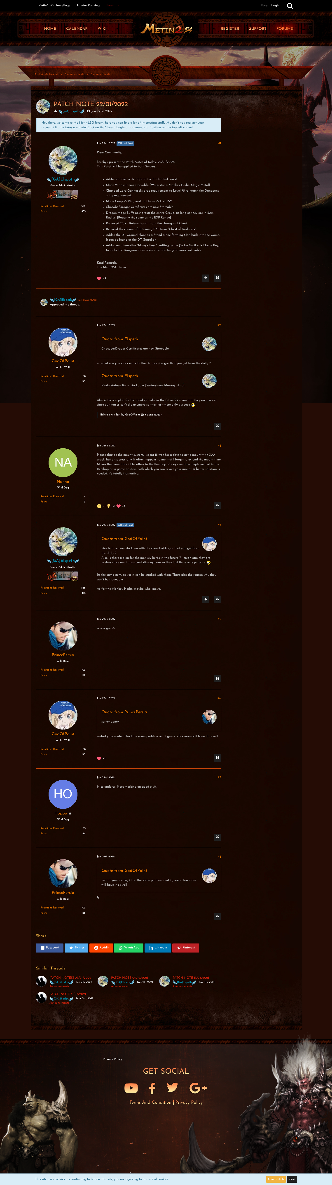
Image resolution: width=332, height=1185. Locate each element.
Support (258, 29)
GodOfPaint (132, 414)
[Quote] (217, 278)
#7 (219, 777)
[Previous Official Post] (205, 599)
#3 (219, 446)
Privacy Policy (189, 1102)
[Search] (290, 5)
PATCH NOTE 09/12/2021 (129, 978)
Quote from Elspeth (119, 339)
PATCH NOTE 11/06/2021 (191, 978)
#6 (219, 698)
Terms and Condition (151, 1102)
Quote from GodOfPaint (124, 539)
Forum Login (270, 5)
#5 (219, 619)
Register (230, 29)
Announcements (59, 986)
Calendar (77, 29)
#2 (219, 325)
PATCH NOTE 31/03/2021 (67, 994)
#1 (219, 143)
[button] (49, 948)
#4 (219, 525)
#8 (219, 857)
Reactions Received (52, 206)
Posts (43, 211)
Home (50, 29)
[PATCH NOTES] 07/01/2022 (70, 978)
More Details (276, 1179)
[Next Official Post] (205, 278)
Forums (284, 29)
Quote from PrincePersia (124, 712)
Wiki (102, 29)
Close (292, 1179)
